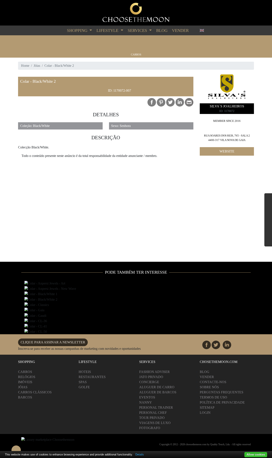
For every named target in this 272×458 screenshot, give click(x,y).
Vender (180, 30)
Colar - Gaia (34, 310)
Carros (136, 54)
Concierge (149, 382)
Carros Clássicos (35, 392)
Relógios (26, 377)
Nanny (145, 402)
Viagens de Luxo (155, 423)
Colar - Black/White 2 (41, 299)
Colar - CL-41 (34, 326)
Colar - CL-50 (34, 331)
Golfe (84, 387)
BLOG (204, 372)
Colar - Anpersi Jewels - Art (45, 283)
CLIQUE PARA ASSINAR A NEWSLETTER (53, 342)
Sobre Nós (209, 387)
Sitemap (207, 407)
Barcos (25, 397)
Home (25, 65)
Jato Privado (151, 377)
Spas (83, 382)
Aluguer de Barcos (157, 392)
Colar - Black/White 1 (41, 294)
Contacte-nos (213, 382)
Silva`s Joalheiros (227, 106)
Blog (161, 30)
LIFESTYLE (107, 30)
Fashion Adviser (154, 372)
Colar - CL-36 (34, 321)
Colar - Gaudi (35, 315)
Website (227, 151)
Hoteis (85, 372)
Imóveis (25, 382)
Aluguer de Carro (156, 387)
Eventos (147, 397)
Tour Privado (152, 418)
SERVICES (138, 30)
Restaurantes (92, 377)
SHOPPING (77, 30)
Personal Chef (153, 412)
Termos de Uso (213, 397)
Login (205, 412)
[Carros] (136, 44)
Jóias (37, 65)
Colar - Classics (37, 305)
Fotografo (149, 428)
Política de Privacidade (222, 402)
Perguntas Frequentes (221, 392)
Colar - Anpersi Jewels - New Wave (49, 288)
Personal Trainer (156, 407)
